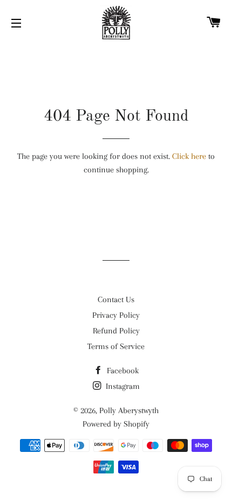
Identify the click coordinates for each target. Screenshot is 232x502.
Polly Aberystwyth (129, 410)
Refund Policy (116, 331)
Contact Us (116, 299)
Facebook (122, 370)
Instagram (122, 386)
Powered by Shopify (116, 424)
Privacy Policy (116, 315)
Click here (189, 156)
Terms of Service (116, 346)
